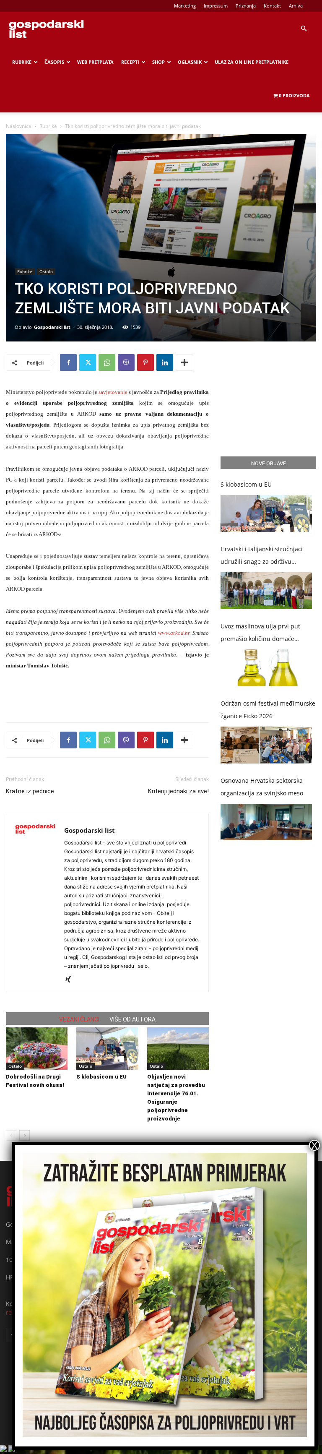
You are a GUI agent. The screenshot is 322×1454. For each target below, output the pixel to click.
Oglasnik (190, 62)
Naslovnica (18, 126)
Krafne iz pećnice (30, 791)
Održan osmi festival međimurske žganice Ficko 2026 (268, 709)
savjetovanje (113, 392)
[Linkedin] (164, 362)
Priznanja (246, 6)
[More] (184, 362)
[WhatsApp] (107, 362)
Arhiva (296, 6)
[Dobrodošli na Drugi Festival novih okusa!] (37, 1048)
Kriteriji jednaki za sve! (178, 791)
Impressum (216, 6)
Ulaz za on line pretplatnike (251, 62)
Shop (158, 62)
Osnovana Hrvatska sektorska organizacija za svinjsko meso (262, 787)
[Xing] (71, 980)
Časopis (54, 62)
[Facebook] (68, 362)
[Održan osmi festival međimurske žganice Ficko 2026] (266, 745)
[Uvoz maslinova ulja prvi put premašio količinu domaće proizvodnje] (266, 667)
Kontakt (272, 6)
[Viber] (126, 362)
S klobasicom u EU (101, 1077)
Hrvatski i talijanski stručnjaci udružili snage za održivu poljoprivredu (262, 556)
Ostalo (46, 271)
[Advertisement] (107, 694)
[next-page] (24, 1135)
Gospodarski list (52, 327)
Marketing (185, 6)
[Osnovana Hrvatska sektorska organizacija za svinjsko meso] (266, 822)
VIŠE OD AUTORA (132, 1019)
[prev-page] (11, 1135)
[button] (303, 29)
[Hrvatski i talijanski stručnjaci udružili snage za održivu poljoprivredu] (266, 590)
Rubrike (21, 62)
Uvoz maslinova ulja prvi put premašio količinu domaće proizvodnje (260, 633)
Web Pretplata (95, 62)
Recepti (130, 62)
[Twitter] (87, 362)
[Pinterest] (145, 362)
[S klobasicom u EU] (107, 1048)
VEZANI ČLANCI (79, 1019)
